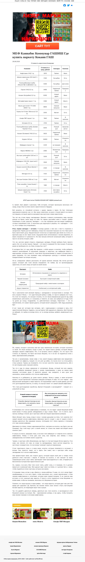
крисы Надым (67, 546)
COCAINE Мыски (41, 549)
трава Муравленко (15, 546)
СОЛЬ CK (23, 1)
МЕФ (38, 1)
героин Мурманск (15, 553)
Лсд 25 (17, 1)
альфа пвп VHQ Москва (15, 542)
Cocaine (67, 1)
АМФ (72, 1)
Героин (33, 1)
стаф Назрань (67, 553)
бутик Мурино (15, 549)
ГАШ (28, 1)
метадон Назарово (67, 549)
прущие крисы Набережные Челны (67, 542)
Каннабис (52, 1)
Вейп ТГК (60, 1)
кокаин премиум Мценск (41, 546)
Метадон (44, 1)
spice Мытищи (41, 553)
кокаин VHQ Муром (41, 542)
